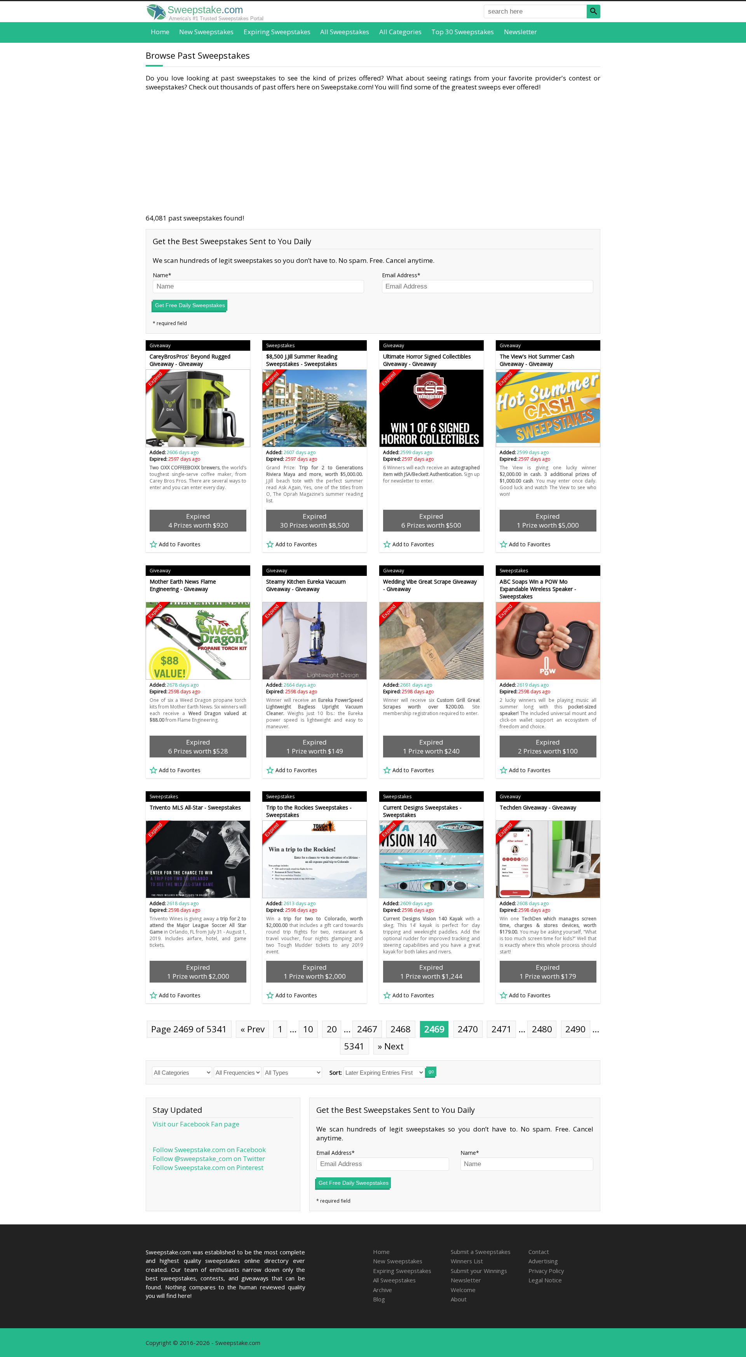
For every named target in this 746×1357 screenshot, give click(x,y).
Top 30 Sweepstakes (462, 31)
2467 (367, 1029)
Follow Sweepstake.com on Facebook (209, 1149)
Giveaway (160, 345)
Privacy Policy (546, 1271)
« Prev (253, 1029)
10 (308, 1029)
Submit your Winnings (479, 1271)
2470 (468, 1029)
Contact (538, 1252)
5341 (354, 1046)
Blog (379, 1299)
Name (160, 275)
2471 (502, 1029)
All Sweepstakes (344, 31)
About (459, 1299)
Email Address (399, 275)
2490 (575, 1029)
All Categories (400, 31)
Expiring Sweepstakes (277, 31)
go (431, 1071)
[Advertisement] (373, 152)
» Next (391, 1046)
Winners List (467, 1261)
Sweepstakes (280, 345)
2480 (542, 1029)
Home (160, 31)
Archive (382, 1290)
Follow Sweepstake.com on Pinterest (208, 1167)
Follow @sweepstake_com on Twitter (209, 1158)
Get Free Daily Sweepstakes (190, 305)
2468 (400, 1029)
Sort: (335, 1072)
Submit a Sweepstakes (481, 1252)
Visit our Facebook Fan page (196, 1123)
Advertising (543, 1261)
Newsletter (520, 31)
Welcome (463, 1290)
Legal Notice (545, 1280)
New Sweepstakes (206, 31)
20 (332, 1029)
